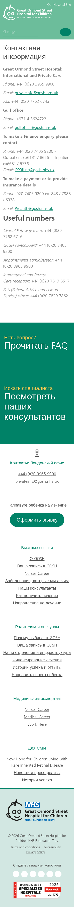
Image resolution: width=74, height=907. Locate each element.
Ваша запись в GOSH (37, 565)
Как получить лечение (37, 595)
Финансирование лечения (37, 659)
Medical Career (37, 716)
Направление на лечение (37, 602)
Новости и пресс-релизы (37, 772)
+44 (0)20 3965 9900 (37, 473)
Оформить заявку (37, 520)
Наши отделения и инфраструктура (37, 652)
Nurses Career (37, 573)
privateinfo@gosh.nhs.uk (37, 481)
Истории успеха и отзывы (37, 667)
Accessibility (52, 847)
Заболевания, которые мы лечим (37, 580)
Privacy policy (35, 852)
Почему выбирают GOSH (37, 637)
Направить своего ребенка (37, 674)
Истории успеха (37, 779)
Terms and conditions (25, 847)
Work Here (37, 724)
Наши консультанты (37, 588)
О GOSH (37, 558)
